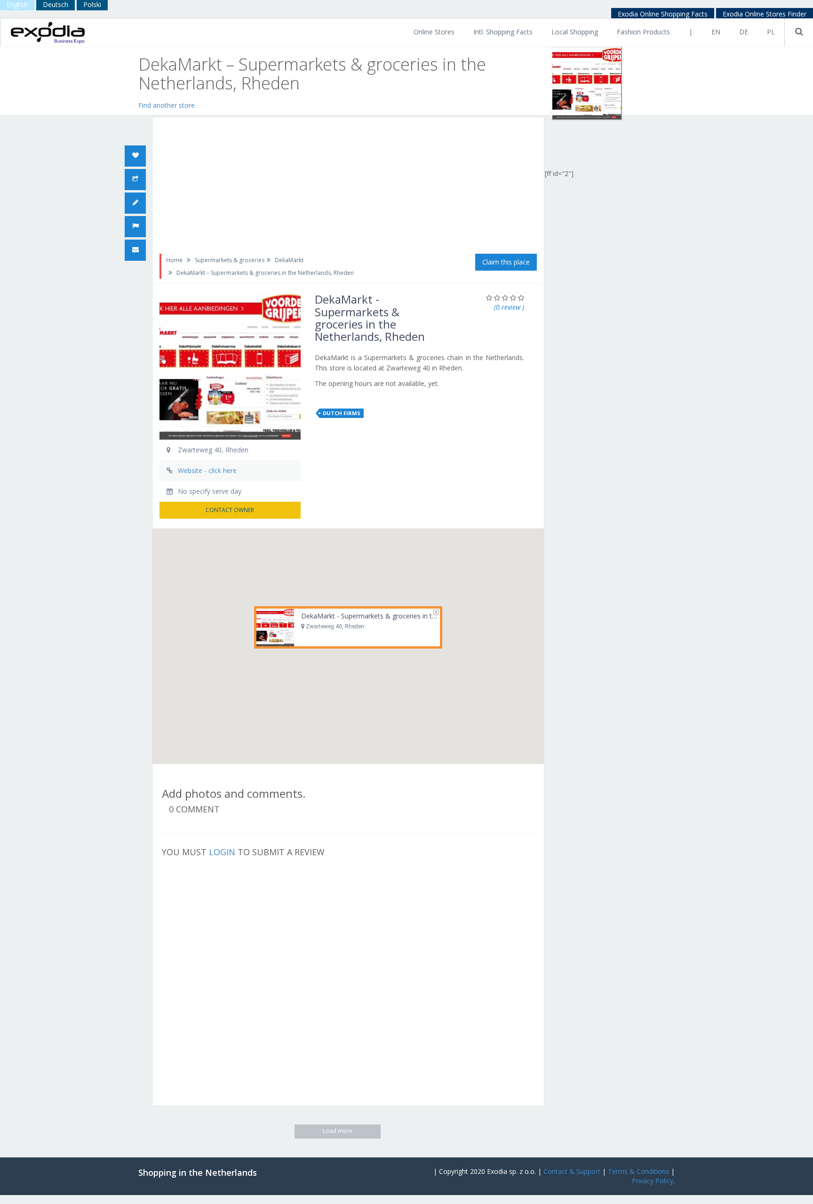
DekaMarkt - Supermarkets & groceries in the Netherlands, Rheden (403, 615)
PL (771, 31)
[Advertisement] (307, 104)
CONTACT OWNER (230, 510)
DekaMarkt (289, 260)
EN (715, 31)
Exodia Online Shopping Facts (663, 13)
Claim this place (506, 261)
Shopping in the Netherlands (197, 1172)
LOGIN (222, 852)
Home (174, 260)
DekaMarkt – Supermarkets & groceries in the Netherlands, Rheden (265, 273)
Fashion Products (643, 31)
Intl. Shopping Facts (503, 31)
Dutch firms (341, 413)
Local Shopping (574, 31)
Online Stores (434, 31)
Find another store (166, 105)
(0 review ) (509, 307)
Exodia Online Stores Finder (764, 13)
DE (743, 31)
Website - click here (207, 470)
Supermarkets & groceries (229, 260)
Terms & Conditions (638, 1171)
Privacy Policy (652, 1180)
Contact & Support (571, 1171)
